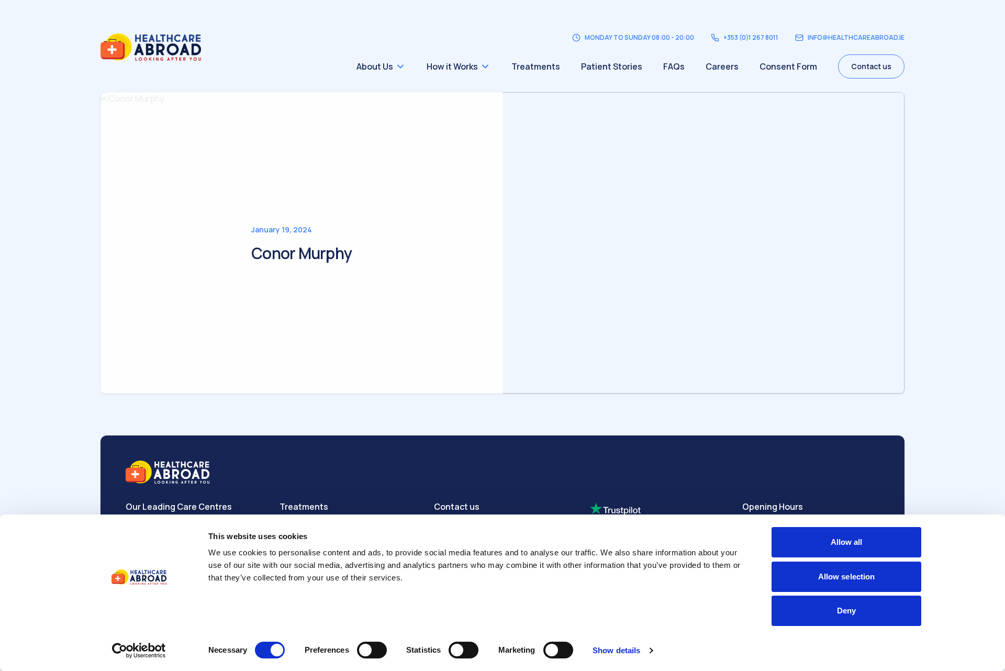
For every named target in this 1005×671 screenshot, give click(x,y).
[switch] (372, 650)
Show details (616, 650)
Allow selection (846, 576)
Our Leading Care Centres (179, 506)
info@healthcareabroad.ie (856, 37)
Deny (846, 610)
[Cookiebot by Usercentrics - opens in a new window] (139, 650)
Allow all (847, 542)
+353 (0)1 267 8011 (750, 37)
